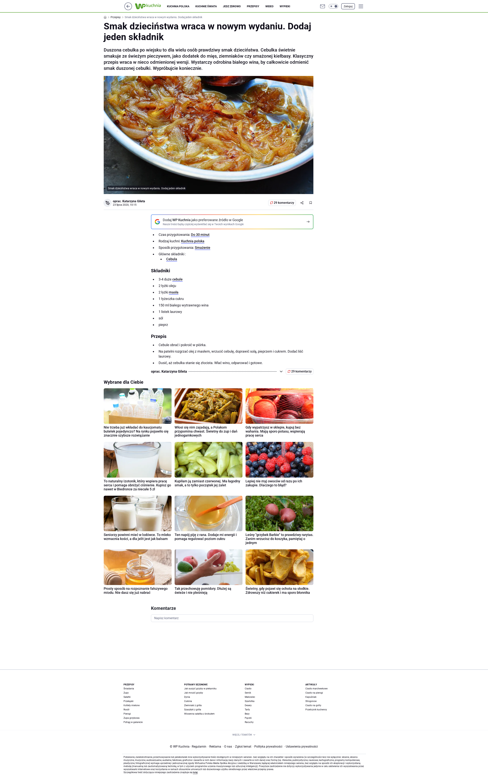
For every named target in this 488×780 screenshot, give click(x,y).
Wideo (269, 6)
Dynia (187, 697)
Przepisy (253, 6)
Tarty (247, 709)
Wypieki (285, 6)
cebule (177, 279)
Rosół (126, 709)
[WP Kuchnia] (151, 6)
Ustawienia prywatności (301, 746)
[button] (333, 6)
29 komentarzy (284, 203)
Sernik (248, 692)
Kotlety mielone (132, 705)
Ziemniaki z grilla (193, 705)
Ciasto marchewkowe (316, 688)
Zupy (126, 692)
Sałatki (127, 697)
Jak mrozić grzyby (193, 692)
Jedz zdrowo (232, 6)
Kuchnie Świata (206, 6)
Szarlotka (249, 701)
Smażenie (202, 248)
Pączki (248, 718)
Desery (248, 705)
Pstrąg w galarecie (133, 722)
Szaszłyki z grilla (192, 709)
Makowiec (250, 697)
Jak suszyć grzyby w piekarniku (200, 688)
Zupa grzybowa (132, 718)
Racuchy (249, 722)
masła (173, 292)
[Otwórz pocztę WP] (322, 6)
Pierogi (127, 713)
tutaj (195, 772)
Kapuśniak (310, 697)
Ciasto (248, 688)
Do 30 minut (200, 235)
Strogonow (311, 701)
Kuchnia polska (178, 6)
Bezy (247, 713)
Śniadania (129, 688)
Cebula (171, 259)
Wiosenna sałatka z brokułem (199, 713)
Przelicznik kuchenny (316, 709)
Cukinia (188, 701)
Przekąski (128, 701)
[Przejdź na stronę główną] (128, 9)
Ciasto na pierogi (314, 692)
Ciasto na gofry (313, 705)
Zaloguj (348, 6)
